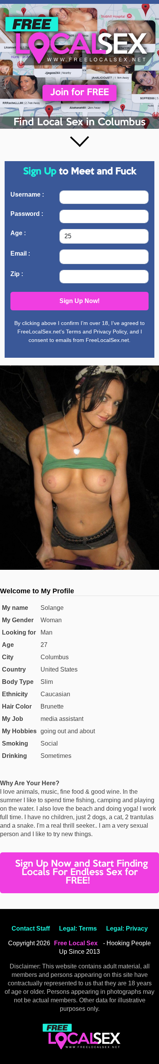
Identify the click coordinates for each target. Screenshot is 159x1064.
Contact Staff (31, 928)
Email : (20, 253)
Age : (18, 233)
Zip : (16, 274)
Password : (26, 213)
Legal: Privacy (127, 928)
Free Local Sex (76, 943)
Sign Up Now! (79, 301)
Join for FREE (79, 93)
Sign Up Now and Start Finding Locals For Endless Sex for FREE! (81, 872)
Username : (27, 194)
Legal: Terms (78, 928)
